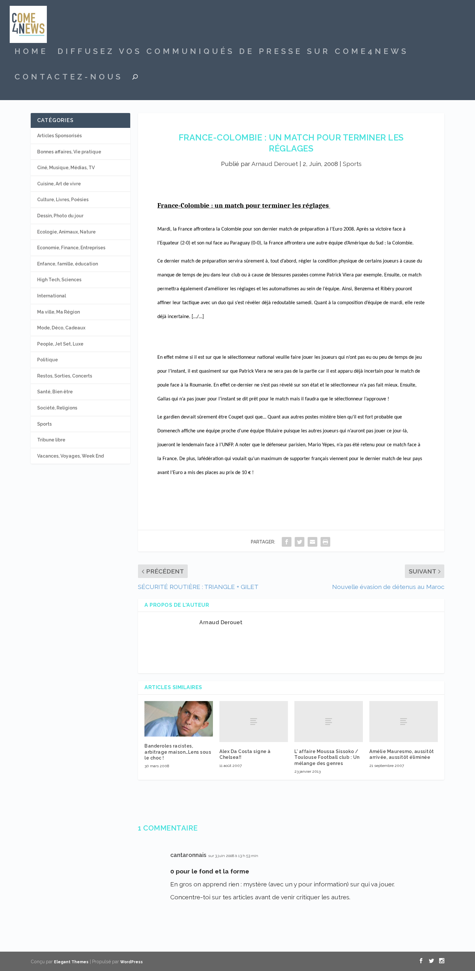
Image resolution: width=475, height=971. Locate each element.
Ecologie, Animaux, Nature (66, 231)
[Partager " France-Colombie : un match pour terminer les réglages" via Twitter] (299, 541)
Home (31, 52)
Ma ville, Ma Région (58, 312)
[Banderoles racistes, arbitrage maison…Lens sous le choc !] (178, 719)
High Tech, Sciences (59, 279)
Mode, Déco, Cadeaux (61, 327)
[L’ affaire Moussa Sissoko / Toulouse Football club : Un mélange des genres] (328, 721)
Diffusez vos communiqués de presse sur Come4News (233, 52)
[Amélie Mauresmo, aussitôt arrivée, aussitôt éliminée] (403, 721)
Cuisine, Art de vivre (59, 183)
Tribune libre (51, 439)
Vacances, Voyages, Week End (70, 456)
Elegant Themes (71, 962)
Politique (47, 359)
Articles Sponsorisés (59, 135)
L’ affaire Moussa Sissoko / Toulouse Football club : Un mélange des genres (327, 757)
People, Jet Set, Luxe (60, 343)
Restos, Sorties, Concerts (64, 375)
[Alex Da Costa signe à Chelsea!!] (253, 721)
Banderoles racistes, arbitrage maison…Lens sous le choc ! (177, 751)
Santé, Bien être (55, 391)
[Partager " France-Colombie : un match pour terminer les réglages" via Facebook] (286, 541)
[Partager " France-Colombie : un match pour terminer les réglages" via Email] (312, 541)
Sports (352, 163)
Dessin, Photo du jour (60, 215)
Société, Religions (57, 407)
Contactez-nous (69, 77)
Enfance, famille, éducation (67, 263)
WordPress (131, 962)
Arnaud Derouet (274, 163)
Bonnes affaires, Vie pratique (69, 151)
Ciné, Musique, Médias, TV (66, 167)
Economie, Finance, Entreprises (71, 247)
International (51, 295)
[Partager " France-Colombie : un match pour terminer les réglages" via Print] (325, 541)
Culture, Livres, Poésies (63, 199)
